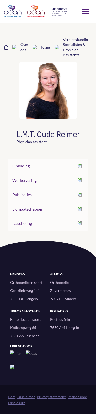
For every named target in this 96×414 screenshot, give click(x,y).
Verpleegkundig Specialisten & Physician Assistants (75, 47)
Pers (11, 396)
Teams (46, 47)
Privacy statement (51, 396)
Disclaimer (26, 396)
